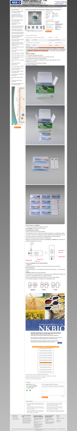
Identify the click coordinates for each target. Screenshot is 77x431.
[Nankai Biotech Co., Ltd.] (66, 3)
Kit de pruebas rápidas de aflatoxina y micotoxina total (38, 416)
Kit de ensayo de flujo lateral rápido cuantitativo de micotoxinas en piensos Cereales (17, 36)
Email (66, 2)
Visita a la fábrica (30, 5)
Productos (16, 5)
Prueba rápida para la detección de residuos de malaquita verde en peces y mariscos (49, 419)
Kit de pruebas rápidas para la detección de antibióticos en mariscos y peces (49, 422)
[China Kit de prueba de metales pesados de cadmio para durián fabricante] (16, 2)
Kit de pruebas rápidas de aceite (17, 66)
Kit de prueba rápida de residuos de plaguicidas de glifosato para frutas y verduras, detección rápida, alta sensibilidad (35, 404)
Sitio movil (59, 421)
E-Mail (58, 419)
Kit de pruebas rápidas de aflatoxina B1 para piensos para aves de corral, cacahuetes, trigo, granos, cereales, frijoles (38, 425)
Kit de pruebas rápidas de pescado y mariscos (49, 416)
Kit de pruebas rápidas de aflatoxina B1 (38, 422)
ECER (41, 429)
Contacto (43, 5)
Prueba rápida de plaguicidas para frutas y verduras (25, 7)
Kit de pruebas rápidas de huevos (17, 77)
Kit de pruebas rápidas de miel (16, 53)
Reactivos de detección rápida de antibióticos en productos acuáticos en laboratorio (17, 44)
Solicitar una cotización (60, 2)
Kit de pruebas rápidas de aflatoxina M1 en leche (27, 418)
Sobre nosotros (22, 5)
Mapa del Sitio (59, 420)
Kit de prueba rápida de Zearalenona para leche (26, 422)
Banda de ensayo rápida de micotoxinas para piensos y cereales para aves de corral (38, 419)
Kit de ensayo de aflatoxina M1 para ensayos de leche (27, 420)
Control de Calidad (37, 5)
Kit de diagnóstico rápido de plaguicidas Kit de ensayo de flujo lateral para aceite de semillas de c (17, 15)
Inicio (12, 5)
